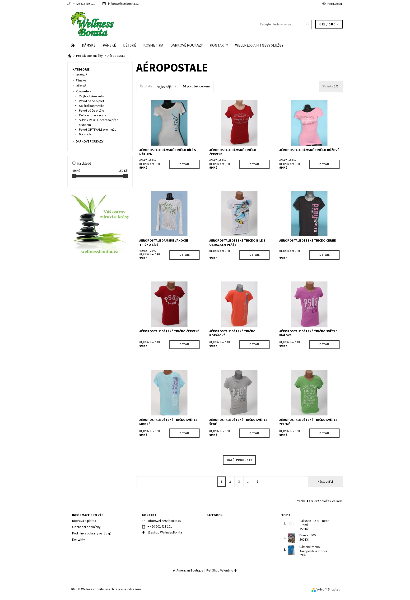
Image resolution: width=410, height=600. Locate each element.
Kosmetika (153, 45)
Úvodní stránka (72, 45)
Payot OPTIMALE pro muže (97, 129)
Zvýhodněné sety (91, 96)
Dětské (129, 45)
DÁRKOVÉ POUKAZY (186, 45)
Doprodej (85, 134)
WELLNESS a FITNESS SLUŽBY (259, 45)
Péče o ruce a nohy (92, 115)
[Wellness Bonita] (91, 24)
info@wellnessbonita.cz (123, 4)
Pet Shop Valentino (220, 570)
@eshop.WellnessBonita (165, 532)
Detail (184, 164)
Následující (325, 481)
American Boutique (189, 570)
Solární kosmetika (91, 106)
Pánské (109, 45)
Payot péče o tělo (91, 110)
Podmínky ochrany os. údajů (92, 533)
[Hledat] (308, 24)
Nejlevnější (164, 87)
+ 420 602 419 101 (84, 4)
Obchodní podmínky (86, 527)
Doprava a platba (84, 521)
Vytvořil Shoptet (328, 589)
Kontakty (219, 45)
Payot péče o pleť (91, 101)
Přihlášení (335, 4)
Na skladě (84, 163)
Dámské (89, 45)
